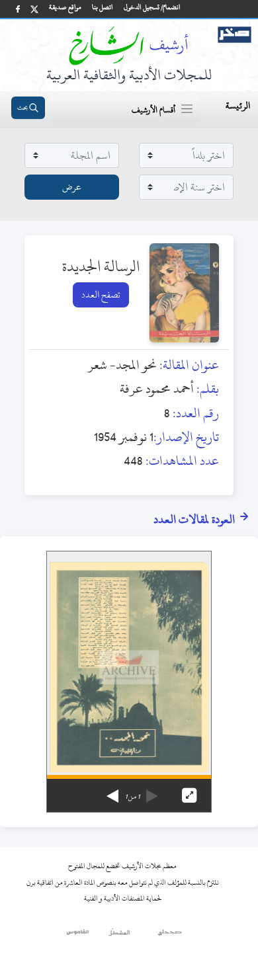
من (132, 796)
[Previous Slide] (152, 791)
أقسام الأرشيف (153, 110)
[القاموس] (78, 935)
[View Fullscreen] (189, 795)
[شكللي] (119, 935)
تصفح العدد (100, 294)
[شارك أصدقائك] (18, 9)
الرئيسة (238, 105)
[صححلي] (170, 935)
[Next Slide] (112, 791)
